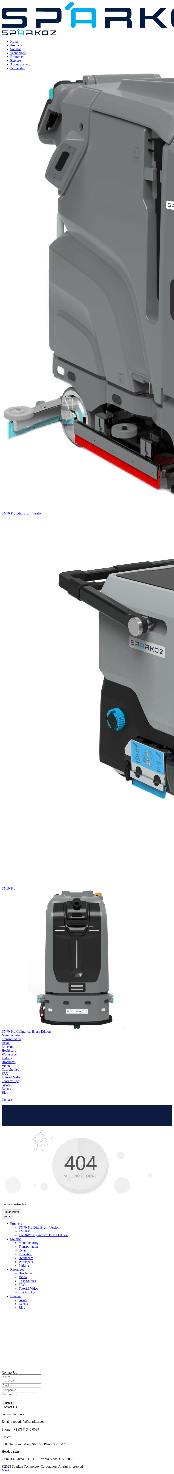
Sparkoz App (27, 1292)
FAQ (22, 1284)
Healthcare (26, 1258)
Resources (17, 56)
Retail (23, 1250)
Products (16, 45)
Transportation (28, 1246)
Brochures (25, 1273)
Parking (24, 1265)
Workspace (26, 1262)
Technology (18, 53)
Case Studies (27, 1281)
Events (23, 1304)
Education (25, 1254)
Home (14, 41)
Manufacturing (28, 1243)
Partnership (17, 68)
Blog (22, 1307)
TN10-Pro (25, 1231)
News (23, 1300)
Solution (15, 49)
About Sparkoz (20, 64)
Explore (15, 60)
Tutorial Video (28, 1288)
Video (23, 1277)
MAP (5, 1470)
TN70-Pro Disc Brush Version (39, 1227)
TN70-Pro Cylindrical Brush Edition (43, 1235)
